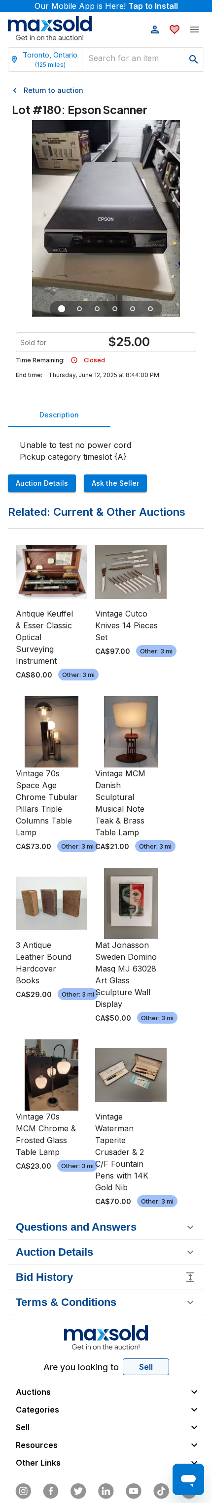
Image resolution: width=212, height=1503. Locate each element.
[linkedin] (106, 1491)
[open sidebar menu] (194, 29)
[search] (194, 59)
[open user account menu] (155, 29)
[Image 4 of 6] (115, 309)
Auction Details (42, 483)
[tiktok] (161, 1491)
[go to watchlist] (174, 29)
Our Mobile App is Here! (106, 6)
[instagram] (23, 1491)
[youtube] (133, 1491)
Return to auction (53, 90)
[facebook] (51, 1491)
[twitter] (78, 1491)
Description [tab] (59, 415)
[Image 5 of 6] (133, 309)
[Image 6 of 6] (150, 309)
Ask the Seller (115, 483)
